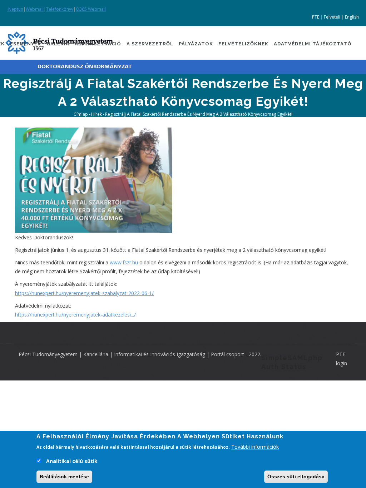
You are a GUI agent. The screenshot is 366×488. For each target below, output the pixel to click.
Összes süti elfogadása (296, 476)
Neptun (15, 9)
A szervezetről (150, 43)
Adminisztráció (98, 43)
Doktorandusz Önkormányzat (85, 66)
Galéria (57, 43)
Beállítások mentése (64, 476)
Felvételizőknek (243, 43)
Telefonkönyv (59, 9)
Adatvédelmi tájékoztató (313, 43)
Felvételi (332, 17)
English (352, 17)
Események (25, 43)
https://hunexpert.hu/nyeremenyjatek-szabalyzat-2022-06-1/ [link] (84, 293)
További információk (255, 446)
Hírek (96, 114)
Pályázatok (196, 43)
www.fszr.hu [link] (124, 262)
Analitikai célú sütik (72, 461)
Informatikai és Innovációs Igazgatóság (159, 354)
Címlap (81, 114)
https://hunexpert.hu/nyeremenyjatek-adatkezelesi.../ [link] (75, 314)
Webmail (35, 9)
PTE (315, 17)
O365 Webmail (91, 9)
